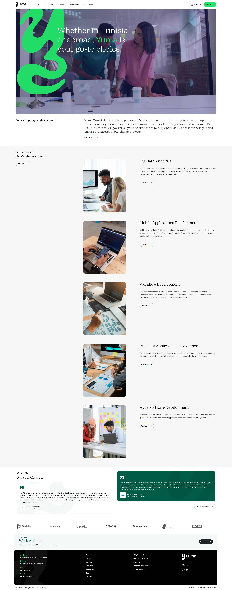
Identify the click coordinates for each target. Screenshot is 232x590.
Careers (91, 5)
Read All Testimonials (203, 506)
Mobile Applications (141, 558)
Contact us (203, 542)
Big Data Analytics (140, 555)
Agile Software (139, 569)
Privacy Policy (29, 588)
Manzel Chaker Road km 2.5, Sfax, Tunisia (34, 557)
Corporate (63, 5)
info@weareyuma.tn (28, 576)
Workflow (137, 562)
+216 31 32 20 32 (38, 564)
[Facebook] (183, 569)
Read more (144, 182)
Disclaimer (18, 588)
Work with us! (30, 541)
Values (44, 5)
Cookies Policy (41, 588)
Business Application (141, 566)
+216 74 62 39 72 (27, 564)
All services (20, 164)
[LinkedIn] (187, 569)
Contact (208, 4)
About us (35, 5)
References (74, 5)
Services (53, 5)
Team (83, 5)
